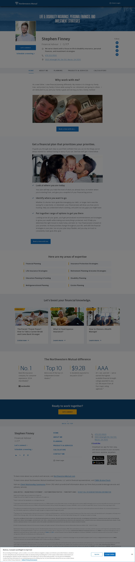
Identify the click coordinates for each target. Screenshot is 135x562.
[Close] (132, 554)
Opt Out (96, 554)
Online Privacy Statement (29, 560)
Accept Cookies (109, 554)
